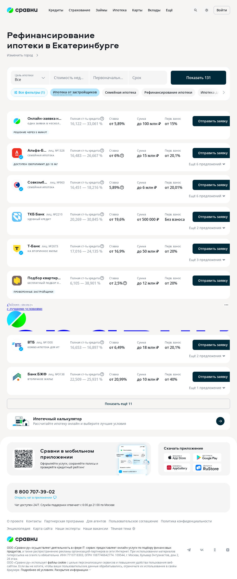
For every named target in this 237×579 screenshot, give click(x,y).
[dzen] (227, 550)
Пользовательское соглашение (133, 521)
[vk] (202, 550)
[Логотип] (114, 539)
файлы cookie (57, 562)
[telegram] (189, 550)
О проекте (15, 521)
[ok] (214, 550)
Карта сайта (43, 528)
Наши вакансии (95, 528)
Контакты (33, 521)
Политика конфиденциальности (186, 521)
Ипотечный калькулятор (57, 418)
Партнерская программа (64, 521)
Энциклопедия (18, 528)
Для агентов (96, 521)
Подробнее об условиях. (37, 570)
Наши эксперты (67, 528)
